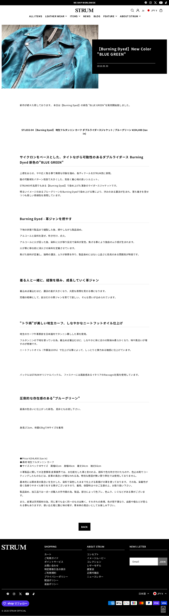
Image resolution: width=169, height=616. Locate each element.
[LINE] (146, 2)
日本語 (142, 593)
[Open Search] (132, 10)
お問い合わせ (51, 565)
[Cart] (161, 10)
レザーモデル (94, 565)
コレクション (94, 561)
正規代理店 (93, 572)
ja (143, 10)
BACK (84, 527)
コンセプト (93, 554)
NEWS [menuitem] (86, 16)
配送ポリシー (51, 580)
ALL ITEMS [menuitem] (35, 16)
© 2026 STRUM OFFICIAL (14, 610)
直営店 (90, 569)
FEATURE (109, 16)
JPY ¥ (154, 10)
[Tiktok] (166, 2)
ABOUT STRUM (129, 16)
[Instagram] (150, 2)
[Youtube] (161, 2)
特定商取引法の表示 (55, 569)
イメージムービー (96, 558)
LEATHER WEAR (54, 16)
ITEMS (74, 16)
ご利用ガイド (51, 558)
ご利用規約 (50, 572)
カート (47, 554)
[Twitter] (155, 2)
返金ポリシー (51, 584)
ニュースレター (95, 576)
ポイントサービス (53, 561)
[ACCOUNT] (137, 10)
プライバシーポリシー (56, 576)
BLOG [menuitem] (97, 16)
